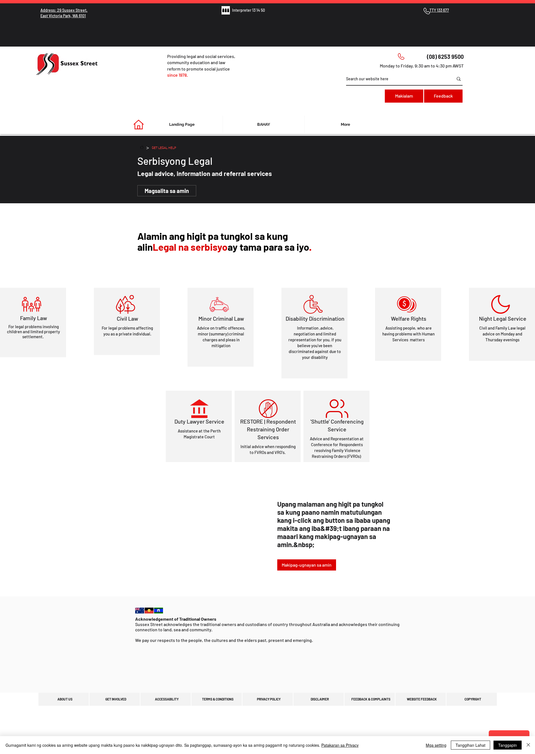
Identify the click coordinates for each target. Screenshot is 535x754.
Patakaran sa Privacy (340, 745)
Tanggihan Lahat (470, 745)
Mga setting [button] (436, 745)
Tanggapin (507, 745)
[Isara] (528, 745)
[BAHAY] (141, 147)
